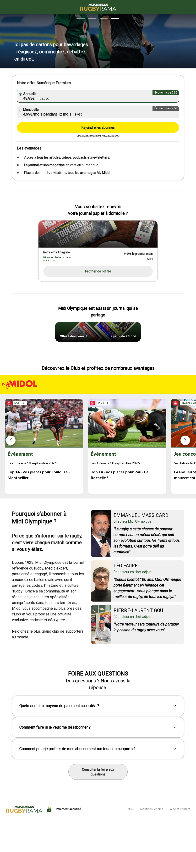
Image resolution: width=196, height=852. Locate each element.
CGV (131, 809)
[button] (81, 18)
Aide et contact (180, 809)
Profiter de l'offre (98, 271)
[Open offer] (98, 234)
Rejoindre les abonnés (98, 127)
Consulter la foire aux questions (98, 772)
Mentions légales (151, 809)
